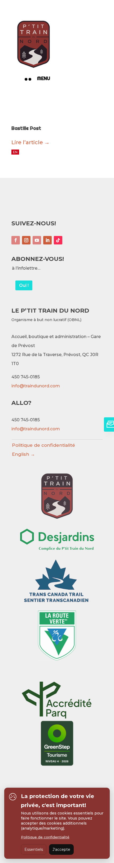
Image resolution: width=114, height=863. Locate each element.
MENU (43, 78)
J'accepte (61, 849)
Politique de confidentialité (43, 445)
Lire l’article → (30, 142)
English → (23, 454)
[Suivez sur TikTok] (58, 240)
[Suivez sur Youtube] (37, 240)
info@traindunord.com (35, 385)
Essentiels (33, 849)
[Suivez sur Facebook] (15, 240)
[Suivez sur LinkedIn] (47, 240)
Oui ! (24, 285)
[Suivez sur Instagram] (26, 240)
